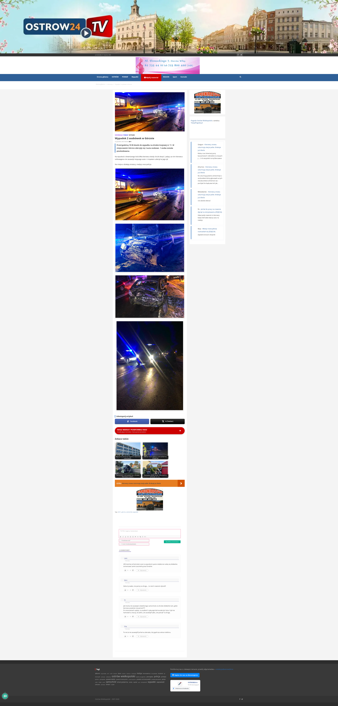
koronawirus (147, 673)
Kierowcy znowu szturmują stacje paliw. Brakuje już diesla (209, 147)
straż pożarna (122, 682)
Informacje (119, 135)
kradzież (160, 673)
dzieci (119, 673)
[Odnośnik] (140, 537)
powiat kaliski (110, 679)
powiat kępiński (132, 679)
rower (100, 682)
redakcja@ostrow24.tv (224, 669)
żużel (112, 684)
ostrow (127, 141)
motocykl (97, 677)
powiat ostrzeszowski (144, 679)
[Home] (100, 84)
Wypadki (135, 77)
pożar (164, 679)
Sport (175, 77)
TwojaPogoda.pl (197, 123)
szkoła (130, 682)
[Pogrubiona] (120, 537)
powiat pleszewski (156, 679)
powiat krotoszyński (122, 679)
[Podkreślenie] (125, 537)
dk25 (111, 673)
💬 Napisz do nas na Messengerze (185, 675)
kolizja (139, 673)
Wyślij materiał (152, 77)
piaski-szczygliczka (141, 677)
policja (157, 676)
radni (96, 682)
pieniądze (149, 677)
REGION (166, 77)
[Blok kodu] (138, 537)
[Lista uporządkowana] (130, 537)
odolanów (108, 677)
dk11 (119, 512)
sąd (139, 682)
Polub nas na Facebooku (182, 688)
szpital (135, 682)
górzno (124, 512)
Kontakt (184, 77)
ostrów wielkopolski (123, 676)
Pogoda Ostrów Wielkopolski (201, 121)
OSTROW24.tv (193, 682)
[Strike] (128, 537)
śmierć (108, 684)
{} (142, 536)
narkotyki (103, 677)
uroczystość (144, 682)
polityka (163, 677)
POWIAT (125, 77)
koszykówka (154, 673)
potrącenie (102, 679)
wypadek (135, 512)
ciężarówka (103, 673)
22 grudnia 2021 (119, 141)
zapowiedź (160, 682)
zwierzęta (103, 684)
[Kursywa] (123, 537)
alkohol (97, 673)
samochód (129, 512)
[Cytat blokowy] (135, 537)
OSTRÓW (115, 77)
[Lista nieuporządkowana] (133, 537)
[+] (145, 536)
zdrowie (97, 684)
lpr (164, 673)
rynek (103, 682)
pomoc (97, 679)
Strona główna (102, 77)
